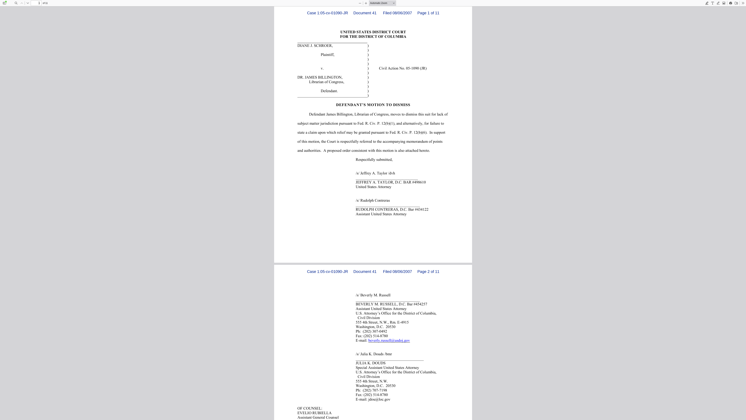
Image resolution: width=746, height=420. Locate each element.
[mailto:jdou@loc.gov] (380, 399)
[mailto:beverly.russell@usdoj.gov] (389, 340)
